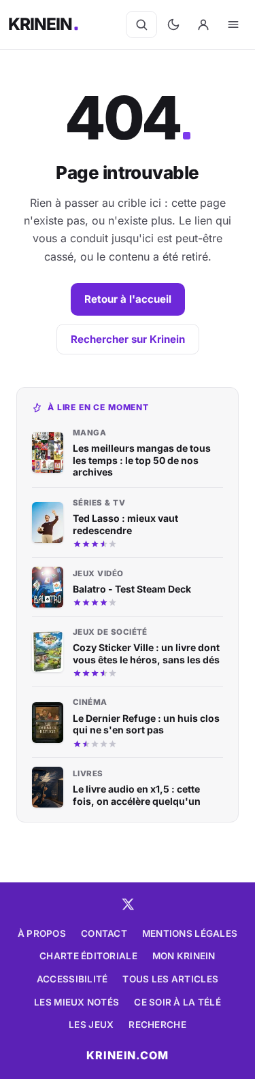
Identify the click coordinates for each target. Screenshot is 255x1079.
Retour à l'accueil (127, 299)
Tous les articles (170, 979)
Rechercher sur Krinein (128, 339)
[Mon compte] (203, 24)
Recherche (157, 1024)
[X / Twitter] (128, 904)
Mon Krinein (184, 955)
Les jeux (91, 1024)
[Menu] (233, 24)
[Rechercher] (141, 24)
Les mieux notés (76, 1002)
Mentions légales (189, 933)
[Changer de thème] (173, 24)
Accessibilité (72, 979)
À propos (42, 933)
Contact (104, 933)
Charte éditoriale (88, 955)
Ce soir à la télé (177, 1002)
